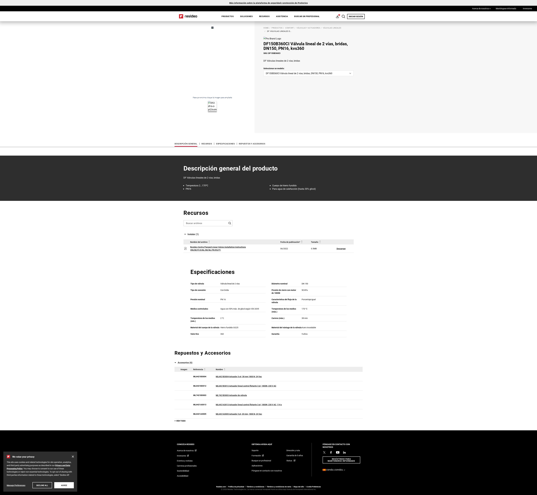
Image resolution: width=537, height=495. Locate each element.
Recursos (264, 16)
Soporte (255, 450)
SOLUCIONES (246, 16)
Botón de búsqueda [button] (343, 16)
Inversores (527, 8)
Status (289, 460)
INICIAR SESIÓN (357, 16)
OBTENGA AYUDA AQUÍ (266, 444)
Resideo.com (221, 487)
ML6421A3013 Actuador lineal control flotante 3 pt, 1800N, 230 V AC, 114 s (249, 404)
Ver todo (181, 420)
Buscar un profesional (307, 16)
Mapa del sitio (299, 487)
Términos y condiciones (255, 487)
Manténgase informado (506, 8)
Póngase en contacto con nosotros (267, 470)
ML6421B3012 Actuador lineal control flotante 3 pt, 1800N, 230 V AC (246, 386)
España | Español (336, 469)
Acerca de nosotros (481, 8)
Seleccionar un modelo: (273, 68)
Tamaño (314, 242)
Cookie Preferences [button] (313, 487)
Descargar (341, 248)
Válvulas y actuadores (308, 28)
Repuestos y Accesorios (252, 143)
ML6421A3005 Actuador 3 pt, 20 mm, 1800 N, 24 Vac (239, 414)
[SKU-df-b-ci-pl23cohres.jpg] (212, 28)
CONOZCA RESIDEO (189, 444)
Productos (228, 16)
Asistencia (282, 16)
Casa (187, 16)
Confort (289, 28)
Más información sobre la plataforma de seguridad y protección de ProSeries (268, 3)
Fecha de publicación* (290, 242)
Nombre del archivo (199, 242)
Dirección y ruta (293, 450)
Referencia (198, 369)
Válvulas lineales (332, 28)
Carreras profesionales (187, 465)
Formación (256, 455)
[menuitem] (227, 16)
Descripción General (186, 143)
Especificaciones (225, 143)
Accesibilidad (182, 475)
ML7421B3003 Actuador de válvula (231, 395)
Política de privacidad (236, 487)
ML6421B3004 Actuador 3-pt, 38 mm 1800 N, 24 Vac (239, 376)
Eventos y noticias (185, 460)
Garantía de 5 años (294, 455)
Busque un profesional (261, 460)
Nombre (219, 369)
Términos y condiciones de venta (279, 487)
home (266, 28)
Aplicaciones (257, 465)
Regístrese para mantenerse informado (341, 460)
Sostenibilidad (183, 470)
